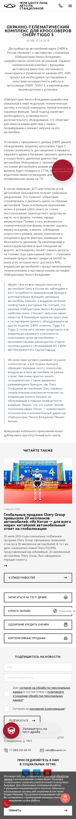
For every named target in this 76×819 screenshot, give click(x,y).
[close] (74, 611)
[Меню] (70, 6)
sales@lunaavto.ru (55, 750)
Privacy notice (65, 611)
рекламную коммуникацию (47, 708)
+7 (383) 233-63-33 (20, 750)
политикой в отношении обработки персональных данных (38, 696)
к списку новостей (22, 577)
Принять (15, 810)
